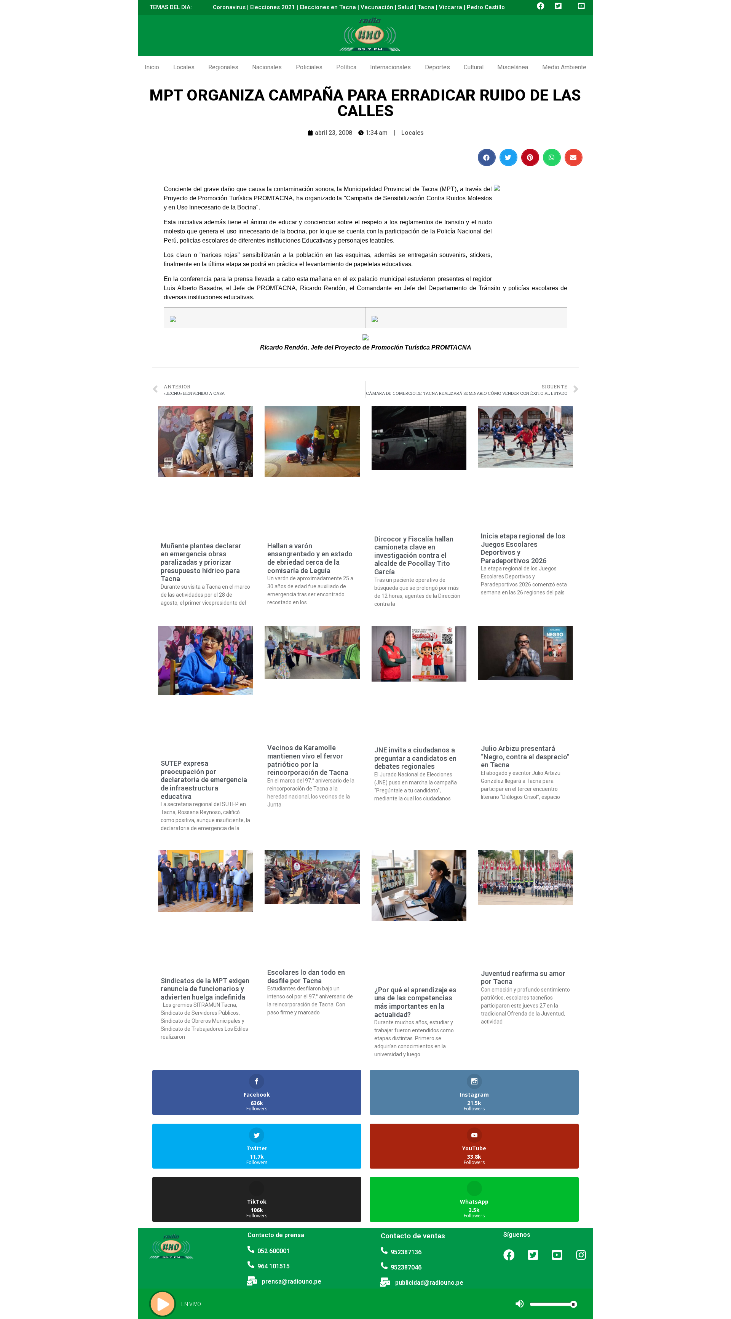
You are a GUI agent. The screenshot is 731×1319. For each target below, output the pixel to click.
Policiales (309, 67)
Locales (184, 67)
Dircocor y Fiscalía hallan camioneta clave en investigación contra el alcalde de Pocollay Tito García (413, 555)
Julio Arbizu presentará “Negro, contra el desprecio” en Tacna (525, 756)
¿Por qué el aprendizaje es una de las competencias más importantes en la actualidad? (415, 1002)
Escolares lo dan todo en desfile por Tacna (306, 976)
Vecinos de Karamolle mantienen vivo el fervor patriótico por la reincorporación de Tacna (307, 760)
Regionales (223, 67)
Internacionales (390, 67)
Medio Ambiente (564, 67)
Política (346, 67)
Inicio (152, 67)
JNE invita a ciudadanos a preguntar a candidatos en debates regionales (415, 758)
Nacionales (267, 67)
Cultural (474, 67)
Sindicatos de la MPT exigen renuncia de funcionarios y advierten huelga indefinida (205, 989)
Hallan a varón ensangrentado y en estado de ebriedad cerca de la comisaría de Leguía (310, 558)
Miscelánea (512, 67)
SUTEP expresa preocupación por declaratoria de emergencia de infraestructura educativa (204, 779)
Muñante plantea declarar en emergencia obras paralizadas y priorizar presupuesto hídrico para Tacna (201, 562)
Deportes (437, 67)
